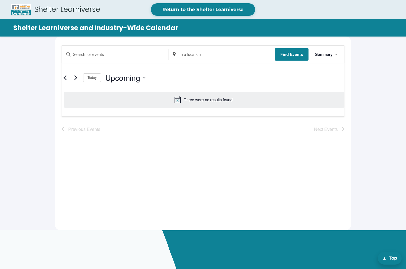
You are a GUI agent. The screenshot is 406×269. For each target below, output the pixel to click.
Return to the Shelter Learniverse (203, 9)
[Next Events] (75, 77)
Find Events (291, 54)
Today (92, 77)
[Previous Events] (65, 77)
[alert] (204, 99)
